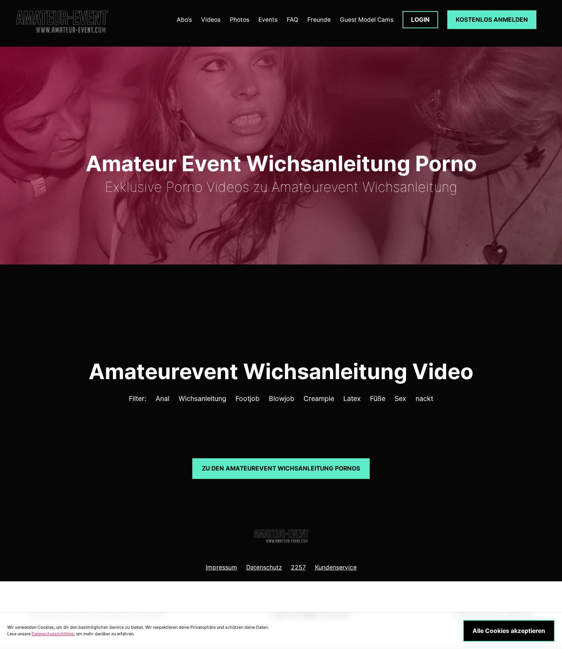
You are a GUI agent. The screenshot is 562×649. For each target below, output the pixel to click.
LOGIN (420, 19)
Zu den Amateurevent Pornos (281, 468)
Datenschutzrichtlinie (53, 633)
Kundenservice (336, 567)
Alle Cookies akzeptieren (509, 630)
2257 (298, 567)
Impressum (221, 567)
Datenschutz (264, 567)
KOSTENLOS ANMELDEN (492, 19)
